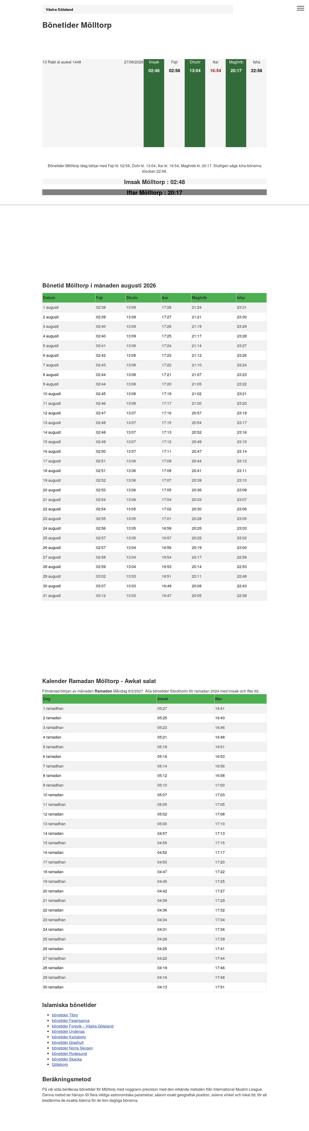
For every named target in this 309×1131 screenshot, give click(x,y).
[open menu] (300, 8)
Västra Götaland (59, 9)
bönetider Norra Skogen (72, 1048)
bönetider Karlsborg (69, 1037)
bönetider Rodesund (69, 1053)
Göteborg (60, 1064)
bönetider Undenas (68, 1031)
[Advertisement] (92, 106)
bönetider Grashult (68, 1042)
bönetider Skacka (67, 1059)
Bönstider (71, 1114)
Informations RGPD (59, 1124)
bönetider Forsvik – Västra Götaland (82, 1025)
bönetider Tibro (65, 1015)
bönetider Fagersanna (71, 1020)
